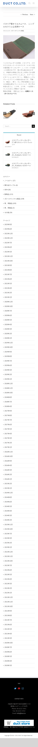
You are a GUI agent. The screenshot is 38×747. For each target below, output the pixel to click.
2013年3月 (8, 538)
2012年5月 (8, 574)
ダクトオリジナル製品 (17, 30)
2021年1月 (8, 297)
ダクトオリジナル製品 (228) (14, 199)
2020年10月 (8, 306)
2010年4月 (8, 661)
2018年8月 (8, 397)
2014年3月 (8, 515)
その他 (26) (8, 212)
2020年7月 (8, 311)
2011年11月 (8, 602)
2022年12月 (8, 234)
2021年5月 (8, 284)
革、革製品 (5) (9, 208)
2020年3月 (8, 329)
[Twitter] (15, 688)
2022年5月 (8, 252)
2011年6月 (8, 625)
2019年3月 (8, 370)
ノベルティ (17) (9, 181)
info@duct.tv (21, 713)
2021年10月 (8, 261)
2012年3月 (8, 584)
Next (31, 14)
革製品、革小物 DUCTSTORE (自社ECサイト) (19, 727)
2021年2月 (8, 293)
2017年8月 (8, 415)
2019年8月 (8, 356)
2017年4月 (8, 434)
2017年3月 (8, 438)
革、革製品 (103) (10, 203)
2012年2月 (8, 588)
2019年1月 (8, 379)
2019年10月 (8, 347)
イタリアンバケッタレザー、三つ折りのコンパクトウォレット (22, 142)
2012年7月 (8, 565)
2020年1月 (8, 338)
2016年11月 (8, 452)
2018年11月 (8, 388)
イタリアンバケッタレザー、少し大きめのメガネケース (22, 154)
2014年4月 (8, 511)
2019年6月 (8, 365)
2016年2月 (8, 474)
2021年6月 (8, 279)
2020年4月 (8, 324)
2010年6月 (8, 652)
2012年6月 (8, 570)
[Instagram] (23, 688)
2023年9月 (8, 224)
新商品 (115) (8, 194)
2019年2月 (8, 374)
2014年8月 (8, 497)
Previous (25, 14)
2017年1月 (8, 447)
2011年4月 (8, 634)
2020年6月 (8, 315)
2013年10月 (8, 529)
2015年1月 (8, 488)
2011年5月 (8, 629)
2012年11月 (8, 556)
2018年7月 (8, 402)
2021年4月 (8, 288)
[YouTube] (19, 688)
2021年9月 (8, 265)
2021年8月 (8, 270)
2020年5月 (8, 320)
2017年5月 (8, 429)
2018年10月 (8, 393)
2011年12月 (8, 597)
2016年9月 (8, 461)
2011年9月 (8, 611)
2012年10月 (8, 561)
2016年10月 (8, 456)
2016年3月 (8, 470)
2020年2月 (8, 334)
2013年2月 (8, 543)
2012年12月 (8, 552)
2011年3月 (8, 638)
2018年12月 (8, 384)
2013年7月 (8, 534)
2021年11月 (8, 256)
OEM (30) (7, 190)
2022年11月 (8, 238)
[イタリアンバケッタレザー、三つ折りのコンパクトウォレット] (7, 140)
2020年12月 (8, 302)
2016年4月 (8, 465)
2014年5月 (8, 506)
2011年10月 (8, 606)
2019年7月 (8, 361)
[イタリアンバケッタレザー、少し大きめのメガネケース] (7, 153)
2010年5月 (8, 656)
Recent (19, 135)
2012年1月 (8, 593)
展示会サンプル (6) (11, 185)
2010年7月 (8, 647)
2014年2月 (8, 520)
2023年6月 (8, 229)
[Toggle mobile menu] (34, 3)
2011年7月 (8, 620)
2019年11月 (8, 343)
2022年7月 (8, 243)
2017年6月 (8, 424)
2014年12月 (8, 493)
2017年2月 (8, 443)
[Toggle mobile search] (29, 3)
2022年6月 (8, 247)
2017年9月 (8, 411)
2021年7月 (8, 274)
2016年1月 (8, 479)
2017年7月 (8, 420)
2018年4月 (8, 406)
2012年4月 (8, 579)
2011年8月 (8, 615)
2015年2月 (8, 484)
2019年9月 (8, 352)
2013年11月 (8, 525)
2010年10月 (8, 643)
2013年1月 (8, 547)
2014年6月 (8, 502)
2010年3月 (8, 665)
